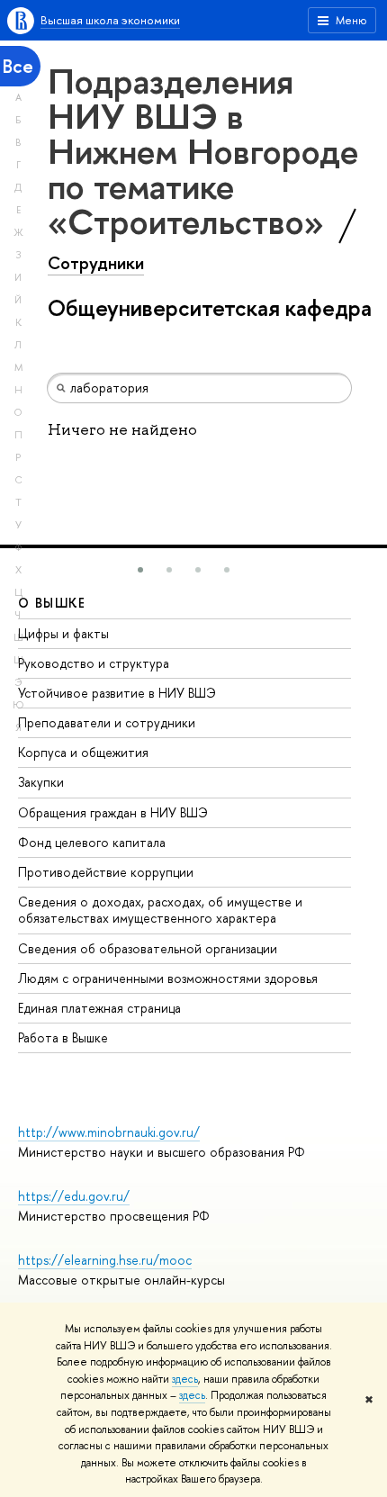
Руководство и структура (93, 663)
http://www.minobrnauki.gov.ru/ (109, 1132)
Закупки (41, 781)
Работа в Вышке (63, 1037)
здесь (185, 1379)
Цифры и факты (63, 633)
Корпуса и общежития (83, 752)
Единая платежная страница (99, 1007)
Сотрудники (96, 263)
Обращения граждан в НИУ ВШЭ (113, 812)
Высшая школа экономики (110, 20)
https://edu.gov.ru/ (74, 1195)
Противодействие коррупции (106, 871)
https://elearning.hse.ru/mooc (105, 1259)
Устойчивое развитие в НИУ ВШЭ (117, 692)
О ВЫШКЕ (52, 602)
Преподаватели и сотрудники (106, 722)
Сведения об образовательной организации (147, 948)
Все (18, 66)
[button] (140, 570)
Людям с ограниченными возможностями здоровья (168, 978)
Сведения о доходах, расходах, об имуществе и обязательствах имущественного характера (160, 909)
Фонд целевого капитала (92, 842)
